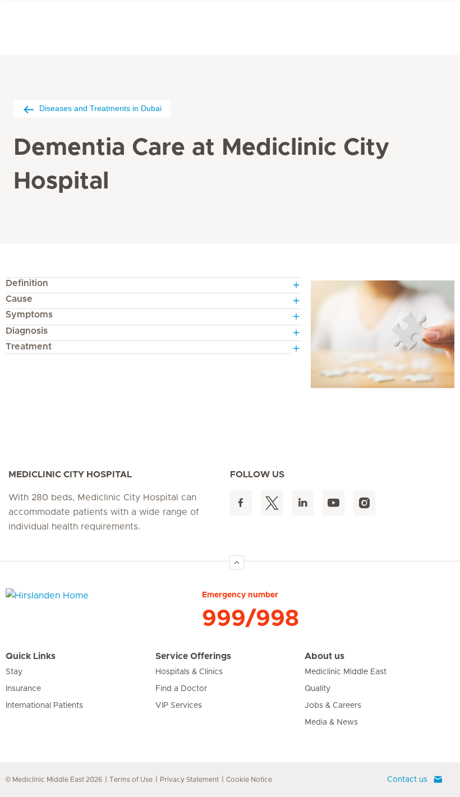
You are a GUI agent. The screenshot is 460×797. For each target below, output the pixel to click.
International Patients (44, 706)
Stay (14, 672)
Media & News (331, 722)
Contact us (407, 780)
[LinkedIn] (303, 502)
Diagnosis (27, 330)
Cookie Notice (249, 779)
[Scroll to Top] (236, 562)
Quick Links (31, 656)
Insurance (23, 689)
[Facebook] (241, 502)
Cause (19, 298)
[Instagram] (364, 502)
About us (324, 656)
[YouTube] (333, 502)
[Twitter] (272, 502)
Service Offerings (193, 656)
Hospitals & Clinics (189, 672)
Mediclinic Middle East (346, 672)
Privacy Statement (189, 779)
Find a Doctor (181, 689)
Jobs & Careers (333, 706)
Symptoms (29, 314)
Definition (27, 283)
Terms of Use (131, 779)
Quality (317, 689)
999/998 (250, 618)
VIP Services (178, 706)
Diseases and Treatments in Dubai (100, 108)
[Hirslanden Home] (104, 602)
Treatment (29, 346)
